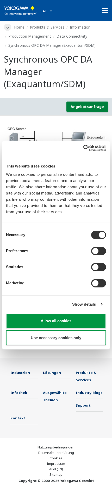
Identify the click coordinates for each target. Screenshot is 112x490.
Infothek (18, 392)
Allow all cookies (56, 320)
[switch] (98, 251)
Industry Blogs (89, 392)
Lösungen (52, 372)
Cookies (56, 458)
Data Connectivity (72, 36)
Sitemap (56, 474)
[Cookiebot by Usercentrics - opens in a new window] (83, 147)
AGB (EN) (56, 469)
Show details (84, 304)
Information (80, 27)
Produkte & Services (47, 27)
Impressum (56, 463)
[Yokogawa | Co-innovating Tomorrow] (20, 10)
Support (83, 405)
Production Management (29, 36)
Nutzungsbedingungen (56, 447)
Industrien (20, 372)
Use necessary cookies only (56, 337)
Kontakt (17, 418)
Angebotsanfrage (87, 106)
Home (19, 27)
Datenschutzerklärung (56, 452)
